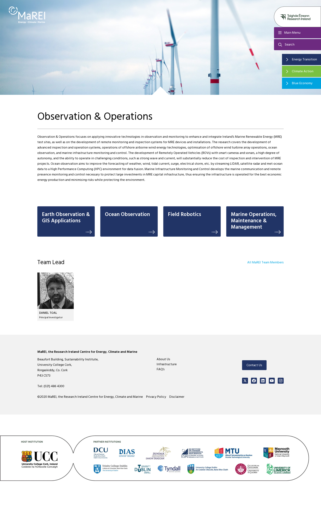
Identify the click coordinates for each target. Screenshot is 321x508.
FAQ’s (161, 369)
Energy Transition (304, 59)
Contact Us (254, 365)
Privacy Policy (156, 396)
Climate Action (302, 71)
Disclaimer (176, 396)
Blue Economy (302, 83)
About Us (163, 359)
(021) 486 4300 (53, 386)
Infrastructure (167, 364)
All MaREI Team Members (265, 262)
